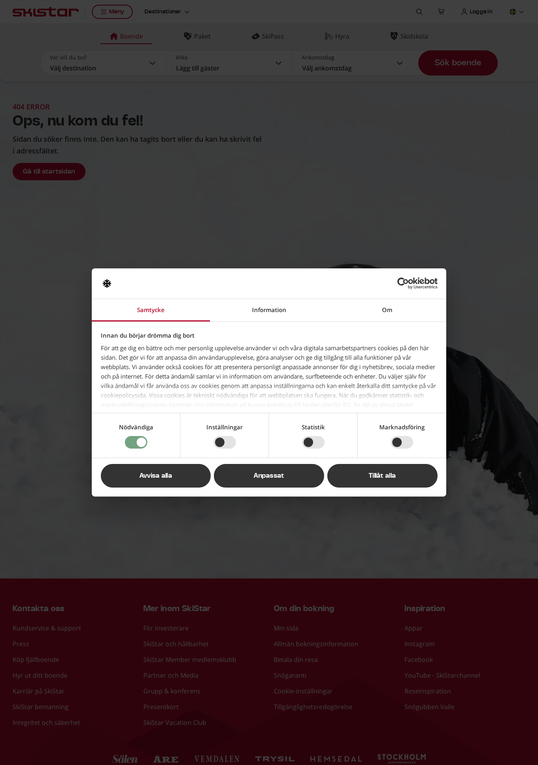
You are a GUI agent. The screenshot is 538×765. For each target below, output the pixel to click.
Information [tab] (269, 310)
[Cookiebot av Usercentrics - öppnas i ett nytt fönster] (403, 283)
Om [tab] (387, 310)
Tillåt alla (382, 476)
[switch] (224, 442)
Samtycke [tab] (151, 310)
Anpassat (269, 476)
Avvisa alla (156, 476)
